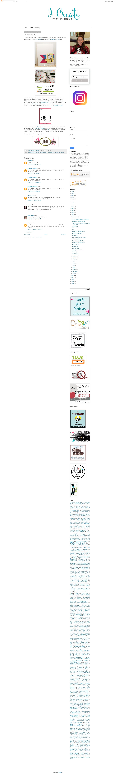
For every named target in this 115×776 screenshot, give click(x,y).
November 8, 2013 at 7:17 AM (34, 164)
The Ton (88, 730)
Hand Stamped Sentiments (82, 602)
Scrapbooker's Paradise (75, 679)
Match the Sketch (85, 634)
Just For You (83, 617)
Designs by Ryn (73, 573)
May (74, 265)
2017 (72, 206)
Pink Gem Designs (83, 666)
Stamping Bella (83, 707)
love (87, 630)
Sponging (45, 152)
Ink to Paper (87, 610)
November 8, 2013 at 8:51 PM (34, 173)
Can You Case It (86, 533)
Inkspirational (84, 611)
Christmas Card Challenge (81, 549)
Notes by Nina (31, 215)
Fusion (76, 593)
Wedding (72, 750)
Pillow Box (84, 664)
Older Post (63, 234)
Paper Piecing (40, 152)
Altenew (72, 513)
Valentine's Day (86, 742)
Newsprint (72, 650)
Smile (75, 695)
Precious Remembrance (79, 670)
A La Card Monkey (85, 506)
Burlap (77, 530)
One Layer (87, 650)
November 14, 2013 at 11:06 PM (34, 229)
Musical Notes (77, 645)
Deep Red (83, 572)
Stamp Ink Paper (81, 702)
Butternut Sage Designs (74, 531)
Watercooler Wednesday (83, 749)
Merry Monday (83, 637)
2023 (72, 195)
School (87, 678)
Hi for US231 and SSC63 (77, 233)
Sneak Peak (80, 695)
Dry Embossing (82, 576)
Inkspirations (73, 613)
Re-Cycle (74, 672)
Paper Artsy (77, 654)
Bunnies (73, 530)
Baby (79, 518)
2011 (72, 277)
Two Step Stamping (83, 737)
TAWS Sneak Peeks (80, 718)
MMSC (71, 641)
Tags (82, 716)
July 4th (88, 614)
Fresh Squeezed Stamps (83, 588)
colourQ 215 (75, 246)
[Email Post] (42, 150)
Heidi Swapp (72, 605)
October (75, 256)
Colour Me (86, 557)
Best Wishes (72, 523)
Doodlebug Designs (86, 575)
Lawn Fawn (72, 625)
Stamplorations (73, 708)
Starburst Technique (74, 710)
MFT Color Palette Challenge (75, 638)
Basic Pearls (83, 519)
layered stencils (80, 625)
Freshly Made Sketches (80, 590)
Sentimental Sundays (74, 683)
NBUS (71, 649)
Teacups (80, 719)
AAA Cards (84, 508)
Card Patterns (82, 534)
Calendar (88, 531)
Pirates (80, 667)
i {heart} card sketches (78, 609)
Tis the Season (85, 734)
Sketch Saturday (74, 692)
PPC (71, 670)
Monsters (77, 642)
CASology (72, 544)
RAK (71, 672)
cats (87, 544)
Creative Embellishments (84, 563)
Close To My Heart (80, 553)
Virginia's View (82, 745)
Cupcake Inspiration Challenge (82, 567)
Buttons (82, 531)
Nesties (86, 649)
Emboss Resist (75, 580)
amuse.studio (81, 513)
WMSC (86, 753)
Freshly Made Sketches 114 (78, 221)
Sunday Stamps (58, 105)
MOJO (85, 641)
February (75, 271)
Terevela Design (85, 720)
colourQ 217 (75, 226)
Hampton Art (72, 602)
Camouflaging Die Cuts (75, 533)
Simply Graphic (81, 688)
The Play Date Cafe (78, 729)
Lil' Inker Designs (80, 629)
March (74, 269)
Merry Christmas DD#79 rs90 (79, 237)
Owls (82, 653)
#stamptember (78, 502)
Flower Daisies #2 (79, 587)
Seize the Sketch (83, 682)
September (75, 258)
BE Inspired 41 (75, 248)
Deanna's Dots (73, 571)
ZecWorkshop (82, 757)
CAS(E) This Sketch (77, 543)
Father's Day (85, 583)
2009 (72, 281)
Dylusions (76, 577)
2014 (72, 212)
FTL (71, 593)
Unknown (30, 160)
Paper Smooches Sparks (77, 660)
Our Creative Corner (74, 653)
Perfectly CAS (79, 663)
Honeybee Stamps (77, 606)
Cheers (79, 547)
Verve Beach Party (82, 744)
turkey (71, 737)
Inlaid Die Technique (82, 613)
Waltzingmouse (84, 746)
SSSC (80, 700)
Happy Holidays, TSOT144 (78, 240)
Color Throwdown (85, 556)
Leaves (76, 626)
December (75, 216)
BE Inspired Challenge (32, 152)
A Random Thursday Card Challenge (77, 507)
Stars (80, 710)
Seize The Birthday (74, 682)
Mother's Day (84, 642)
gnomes (78, 598)
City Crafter (81, 552)
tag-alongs (35, 104)
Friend (85, 591)
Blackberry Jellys (83, 525)
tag (89, 715)
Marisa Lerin (80, 633)
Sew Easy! (74, 251)
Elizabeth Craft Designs (85, 579)
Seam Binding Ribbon (84, 680)
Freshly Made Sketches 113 (78, 231)
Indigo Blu (79, 610)
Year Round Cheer (86, 756)
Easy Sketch (76, 579)
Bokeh (82, 526)
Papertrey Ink (75, 662)
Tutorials (75, 737)
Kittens (83, 621)
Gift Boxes (87, 594)
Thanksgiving (81, 724)
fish (78, 585)
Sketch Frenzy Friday (84, 691)
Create (78, 562)
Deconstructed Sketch (84, 571)
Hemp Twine (84, 605)
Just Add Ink (82, 615)
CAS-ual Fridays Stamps (81, 541)
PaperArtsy (86, 660)
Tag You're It (74, 716)
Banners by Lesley (75, 519)
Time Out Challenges (76, 734)
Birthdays (87, 523)
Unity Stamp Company (78, 740)
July (73, 261)
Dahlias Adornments (84, 568)
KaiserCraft (80, 618)
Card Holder (75, 534)
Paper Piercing (73, 655)
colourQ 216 (75, 235)
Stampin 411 (80, 704)
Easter (71, 579)
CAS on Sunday (80, 539)
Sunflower (86, 712)
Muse (77, 643)
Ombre (80, 650)
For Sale (31, 27)
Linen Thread (77, 630)
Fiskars (82, 585)
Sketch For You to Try (74, 691)
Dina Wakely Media (83, 573)
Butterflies (83, 530)
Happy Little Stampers (75, 603)
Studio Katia (78, 711)
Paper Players (79, 657)
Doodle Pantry (78, 575)
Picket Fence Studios (77, 664)
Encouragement (73, 581)
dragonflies (73, 576)
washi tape (83, 748)
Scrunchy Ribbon (73, 680)
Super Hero (72, 714)
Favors (71, 584)
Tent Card (79, 720)
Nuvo (77, 650)
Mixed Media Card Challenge (82, 639)
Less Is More (83, 628)
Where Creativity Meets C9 (80, 750)
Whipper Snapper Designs (82, 752)
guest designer (73, 601)
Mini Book (84, 638)
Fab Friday (77, 583)
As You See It (84, 515)
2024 (72, 193)
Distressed (72, 575)
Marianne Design (73, 633)
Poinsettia (72, 668)
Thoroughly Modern (73, 733)
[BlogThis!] (45, 150)
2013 (72, 214)
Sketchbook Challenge (85, 692)
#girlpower (72, 502)
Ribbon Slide (78, 675)
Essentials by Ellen (82, 581)
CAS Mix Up (84, 538)
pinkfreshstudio (73, 667)
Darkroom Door (73, 569)
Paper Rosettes (77, 658)
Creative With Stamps (85, 564)
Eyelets (71, 583)
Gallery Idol (72, 594)
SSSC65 (85, 700)
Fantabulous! (75, 244)
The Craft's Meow (80, 728)
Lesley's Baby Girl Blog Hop (84, 626)
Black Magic (75, 525)
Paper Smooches (85, 658)
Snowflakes (87, 695)
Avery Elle (72, 518)
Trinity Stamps (73, 736)
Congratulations (73, 560)
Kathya (29, 204)
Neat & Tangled (78, 649)
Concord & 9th (83, 559)
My (82, 645)
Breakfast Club (44, 102)
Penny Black (72, 663)
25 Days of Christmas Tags (79, 503)
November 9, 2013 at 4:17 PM (34, 200)
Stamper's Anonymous (85, 703)
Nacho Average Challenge (82, 647)
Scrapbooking (85, 679)
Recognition (80, 672)
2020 (72, 201)
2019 (72, 202)
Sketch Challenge (83, 690)
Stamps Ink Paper (84, 708)
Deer (87, 572)
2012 (72, 275)
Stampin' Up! (82, 706)
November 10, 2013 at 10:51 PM (34, 211)
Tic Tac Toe (81, 733)
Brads (71, 528)
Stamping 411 (73, 707)
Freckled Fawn (73, 588)
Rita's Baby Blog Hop (74, 676)
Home (25, 27)
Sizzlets (76, 690)
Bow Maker (78, 527)
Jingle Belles (78, 614)
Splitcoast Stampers (79, 699)
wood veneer (72, 754)
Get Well (82, 594)
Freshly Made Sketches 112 (78, 242)
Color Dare (80, 554)
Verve (73, 744)
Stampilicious (74, 704)
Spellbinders (85, 696)
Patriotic (86, 662)
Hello (78, 605)
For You (86, 587)
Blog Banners (77, 526)
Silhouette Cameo (77, 686)
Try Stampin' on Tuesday (82, 736)
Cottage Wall (81, 560)
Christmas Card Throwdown (76, 550)
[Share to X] (47, 150)
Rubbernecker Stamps (75, 678)
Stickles (85, 710)
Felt (87, 584)
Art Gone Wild (76, 515)
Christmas (86, 547)
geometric (77, 594)
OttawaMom (31, 195)
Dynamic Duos (83, 577)
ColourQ (73, 559)
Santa (84, 678)
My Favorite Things (79, 646)
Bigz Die (78, 523)
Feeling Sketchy (82, 584)
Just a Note (74, 615)
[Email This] (44, 150)
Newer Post (27, 234)
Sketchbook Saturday (77, 694)
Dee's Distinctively (75, 572)
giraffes (73, 597)
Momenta (72, 642)
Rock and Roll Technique (83, 676)
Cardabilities (82, 535)
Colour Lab (80, 557)
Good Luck (85, 598)
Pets (71, 664)
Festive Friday (73, 585)
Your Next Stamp (74, 757)
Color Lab (74, 556)
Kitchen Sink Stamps (74, 621)
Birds (82, 523)
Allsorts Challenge (84, 511)
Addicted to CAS (74, 510)
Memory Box (81, 635)
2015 (72, 210)
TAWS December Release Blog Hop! (80, 219)
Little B (83, 630)
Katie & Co (86, 618)
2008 (72, 283)
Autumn (86, 516)
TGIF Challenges (78, 722)
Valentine (78, 742)
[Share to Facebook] (48, 150)
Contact (37, 27)
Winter (82, 753)
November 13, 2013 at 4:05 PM (34, 218)
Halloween (83, 601)
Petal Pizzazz (85, 663)
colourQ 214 (75, 253)
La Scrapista (81, 622)
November (75, 218)
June (74, 263)
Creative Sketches (75, 564)
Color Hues (88, 554)
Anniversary (82, 514)
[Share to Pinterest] (50, 150)
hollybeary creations (32, 168)
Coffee (87, 553)
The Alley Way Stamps (53, 39)
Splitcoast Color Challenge (75, 698)
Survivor (79, 714)
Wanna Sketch (73, 748)
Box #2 (83, 527)
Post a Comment (30, 232)
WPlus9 (78, 756)
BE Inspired (39, 39)
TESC (71, 722)
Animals (77, 514)
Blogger (60, 772)
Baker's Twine (86, 518)
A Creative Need (77, 506)
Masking (77, 634)
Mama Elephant (83, 631)
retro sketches (77, 674)
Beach (71, 522)
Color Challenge (73, 554)
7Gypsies (71, 506)
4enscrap (85, 504)
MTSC (71, 643)
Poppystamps (80, 668)
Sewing (81, 683)
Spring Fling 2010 (73, 700)
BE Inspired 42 (75, 229)
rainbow (86, 671)
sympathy (83, 715)
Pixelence (86, 667)
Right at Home (85, 675)
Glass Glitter (79, 597)
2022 (72, 197)
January (75, 273)
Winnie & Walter (74, 753)
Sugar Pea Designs (86, 711)
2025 (72, 191)
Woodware (78, 754)
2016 (72, 208)
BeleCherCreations (77, 522)
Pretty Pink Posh (79, 671)
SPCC (80, 696)
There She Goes (75, 732)
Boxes (87, 527)
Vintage (76, 745)
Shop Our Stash (78, 684)
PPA (86, 668)
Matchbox (74, 635)
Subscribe (79, 81)
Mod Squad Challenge (78, 641)
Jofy (83, 614)
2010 (72, 279)
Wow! (74, 756)
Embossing (84, 580)
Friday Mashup (78, 591)
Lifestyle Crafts (73, 629)
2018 (72, 204)
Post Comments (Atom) (36, 237)
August (74, 259)
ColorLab (75, 557)
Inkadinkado (75, 611)
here (48, 129)
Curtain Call (75, 568)
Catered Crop (81, 544)
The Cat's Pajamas (80, 727)
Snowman (74, 696)
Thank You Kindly (76, 239)
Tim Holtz (87, 733)
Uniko (71, 740)
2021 (72, 199)
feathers (76, 584)
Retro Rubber (86, 672)
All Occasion (77, 511)
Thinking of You (83, 732)
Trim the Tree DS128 (76, 228)
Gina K (88, 595)
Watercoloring (73, 749)
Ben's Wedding (85, 522)
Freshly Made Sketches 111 (78, 250)
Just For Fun (77, 617)
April (74, 267)
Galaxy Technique (85, 593)
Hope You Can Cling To (85, 606)
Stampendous (76, 703)
